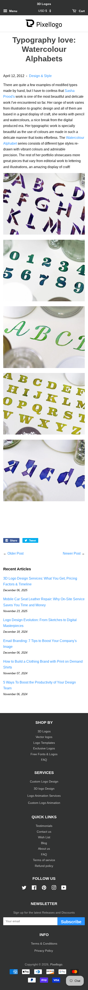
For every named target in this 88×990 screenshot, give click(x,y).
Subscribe (71, 921)
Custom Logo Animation (44, 802)
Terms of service (44, 860)
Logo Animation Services (44, 795)
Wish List (44, 837)
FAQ (44, 759)
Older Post (15, 553)
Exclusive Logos (44, 748)
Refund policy (44, 866)
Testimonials (44, 826)
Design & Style (40, 76)
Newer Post (72, 553)
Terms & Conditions (44, 943)
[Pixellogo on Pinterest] (44, 888)
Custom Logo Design (44, 781)
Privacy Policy (44, 950)
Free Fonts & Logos (44, 754)
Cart (81, 11)
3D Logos (44, 731)
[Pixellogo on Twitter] (24, 888)
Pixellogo (56, 964)
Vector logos (44, 737)
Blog (44, 843)
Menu (12, 11)
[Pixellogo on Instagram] (53, 888)
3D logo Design (44, 788)
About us (44, 848)
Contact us (44, 831)
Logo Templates (44, 742)
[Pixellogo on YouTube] (63, 888)
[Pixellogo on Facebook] (34, 888)
